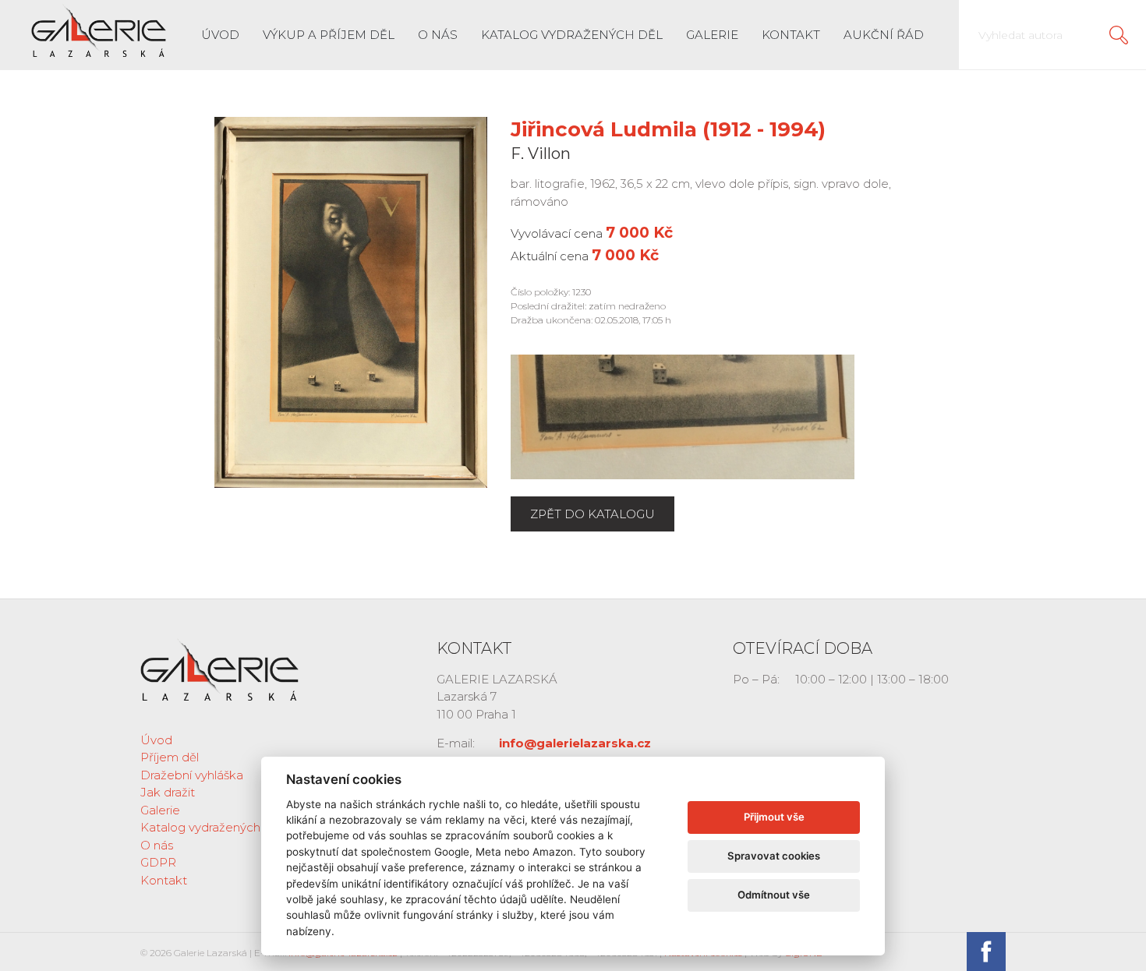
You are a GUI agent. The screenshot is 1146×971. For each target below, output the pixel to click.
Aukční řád (884, 34)
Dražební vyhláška (191, 775)
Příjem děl (169, 757)
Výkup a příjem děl (328, 34)
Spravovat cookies (773, 855)
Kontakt (791, 34)
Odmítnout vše (773, 894)
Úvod (220, 34)
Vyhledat (1118, 35)
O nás (438, 34)
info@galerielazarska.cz (575, 743)
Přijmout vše (774, 816)
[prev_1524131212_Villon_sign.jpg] (682, 415)
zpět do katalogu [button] (592, 514)
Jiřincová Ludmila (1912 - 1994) (668, 129)
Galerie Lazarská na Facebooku (986, 951)
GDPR (158, 862)
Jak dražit (167, 792)
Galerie (712, 34)
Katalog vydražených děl (572, 34)
